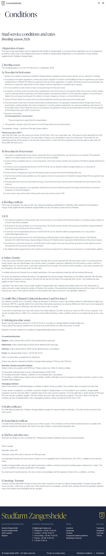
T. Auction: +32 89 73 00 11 (43, 533)
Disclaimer (100, 553)
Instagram (100, 530)
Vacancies (70, 530)
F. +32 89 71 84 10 (39, 540)
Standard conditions (84, 553)
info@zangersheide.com (41, 528)
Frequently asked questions (77, 535)
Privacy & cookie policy (56, 553)
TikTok (99, 535)
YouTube (100, 533)
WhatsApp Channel (73, 538)
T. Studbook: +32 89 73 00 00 (44, 530)
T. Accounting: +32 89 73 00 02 (44, 535)
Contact (69, 533)
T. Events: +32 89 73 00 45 (43, 538)
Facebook (100, 528)
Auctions (69, 528)
